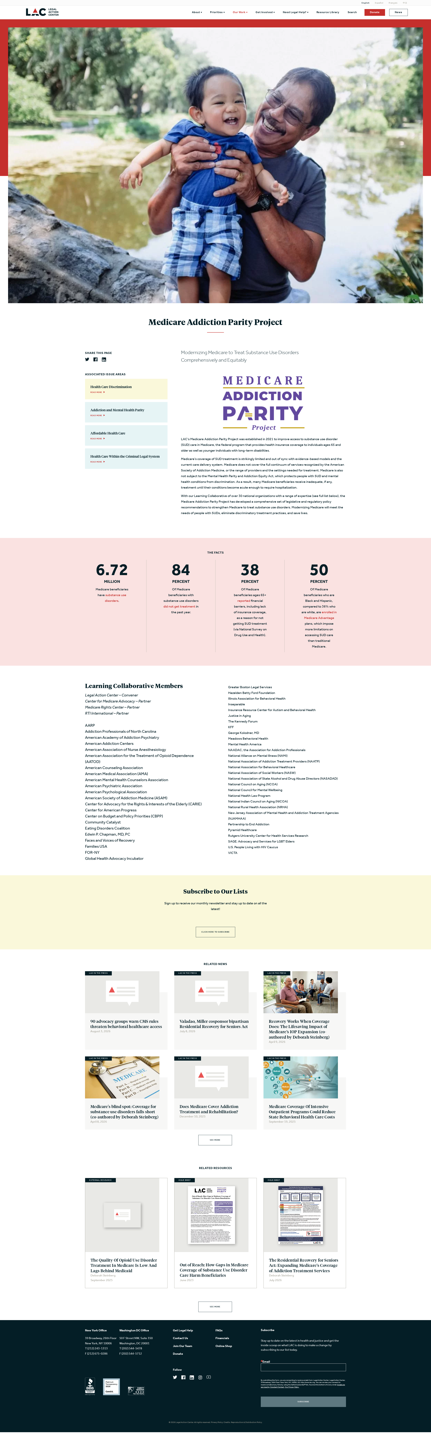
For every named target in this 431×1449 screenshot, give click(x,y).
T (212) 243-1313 (96, 1348)
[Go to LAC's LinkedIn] (192, 1378)
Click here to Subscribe (215, 932)
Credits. (227, 1422)
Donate (375, 12)
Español (379, 3)
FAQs (219, 1330)
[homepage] (69, 13)
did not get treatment (179, 606)
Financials (222, 1338)
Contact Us (180, 1338)
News (398, 12)
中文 (405, 3)
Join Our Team (182, 1346)
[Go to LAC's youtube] (209, 1378)
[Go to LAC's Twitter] (175, 1378)
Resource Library (328, 12)
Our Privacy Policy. (292, 1387)
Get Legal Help (183, 1330)
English (366, 3)
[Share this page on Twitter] (87, 359)
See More (215, 1140)
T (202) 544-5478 (130, 1348)
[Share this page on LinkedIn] (104, 359)
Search (352, 12)
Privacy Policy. (217, 1422)
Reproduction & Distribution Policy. (246, 1422)
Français (393, 3)
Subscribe (303, 1402)
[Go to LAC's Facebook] (183, 1378)
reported (243, 601)
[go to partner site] (90, 1386)
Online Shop (224, 1346)
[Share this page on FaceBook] (95, 359)
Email (266, 1361)
